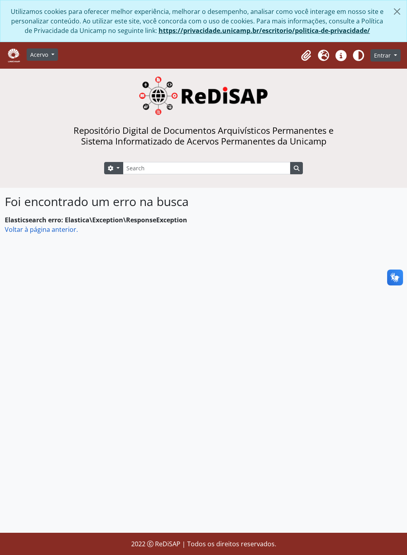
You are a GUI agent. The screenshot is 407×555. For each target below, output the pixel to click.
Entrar (383, 55)
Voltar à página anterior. (41, 229)
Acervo (40, 54)
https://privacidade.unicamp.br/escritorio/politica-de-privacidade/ (264, 30)
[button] (306, 55)
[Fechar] (397, 11)
